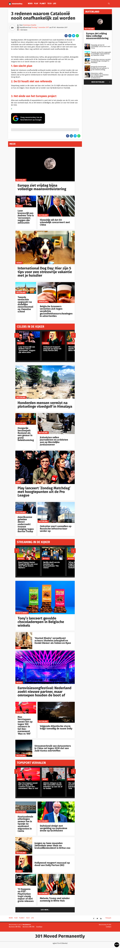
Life (54, 3)
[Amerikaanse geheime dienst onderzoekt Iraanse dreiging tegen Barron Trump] (25, 503)
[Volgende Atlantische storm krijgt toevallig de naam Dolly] (56, 703)
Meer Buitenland (101, 82)
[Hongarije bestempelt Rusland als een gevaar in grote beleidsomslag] (25, 414)
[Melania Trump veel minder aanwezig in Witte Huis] (56, 875)
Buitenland (20, 180)
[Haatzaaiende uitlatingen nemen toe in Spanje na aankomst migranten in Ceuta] (25, 802)
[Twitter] (97, 918)
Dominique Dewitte (29, 25)
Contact (108, 927)
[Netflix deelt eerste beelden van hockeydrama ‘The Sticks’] (53, 548)
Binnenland (43, 302)
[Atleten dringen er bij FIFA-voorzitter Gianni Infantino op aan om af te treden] (53, 768)
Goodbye (39, 927)
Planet (43, 3)
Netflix (21, 558)
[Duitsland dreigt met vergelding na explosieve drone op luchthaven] (56, 802)
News (30, 3)
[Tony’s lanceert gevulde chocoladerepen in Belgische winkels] (45, 582)
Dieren (19, 263)
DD (12, 28)
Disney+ (19, 712)
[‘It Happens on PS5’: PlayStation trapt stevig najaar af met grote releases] (25, 875)
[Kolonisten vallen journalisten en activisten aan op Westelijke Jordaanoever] (56, 414)
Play (36, 3)
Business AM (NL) (15, 927)
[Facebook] (93, 918)
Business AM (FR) (28, 927)
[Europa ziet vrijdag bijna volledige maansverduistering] (45, 149)
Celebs (19, 206)
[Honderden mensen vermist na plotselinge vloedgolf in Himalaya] (45, 366)
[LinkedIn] (100, 918)
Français (108, 918)
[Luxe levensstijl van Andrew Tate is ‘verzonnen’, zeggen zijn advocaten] (25, 197)
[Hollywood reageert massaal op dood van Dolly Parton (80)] (23, 856)
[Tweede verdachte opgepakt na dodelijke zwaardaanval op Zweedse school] (25, 283)
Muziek (19, 682)
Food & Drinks (22, 613)
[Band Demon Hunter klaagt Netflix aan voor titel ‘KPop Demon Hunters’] (28, 548)
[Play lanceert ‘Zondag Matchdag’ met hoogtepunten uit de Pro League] (45, 452)
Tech (49, 3)
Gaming (19, 884)
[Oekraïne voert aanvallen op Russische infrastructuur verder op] (56, 503)
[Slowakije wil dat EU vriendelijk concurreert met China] (56, 197)
